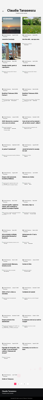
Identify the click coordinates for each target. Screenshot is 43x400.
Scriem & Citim (26, 264)
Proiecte (5, 299)
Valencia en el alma (28, 177)
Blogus (24, 398)
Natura (30, 18)
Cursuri (25, 243)
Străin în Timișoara (7, 379)
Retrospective (14, 100)
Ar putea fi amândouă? (9, 149)
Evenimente (26, 44)
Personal (10, 18)
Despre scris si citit (27, 100)
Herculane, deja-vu (28, 205)
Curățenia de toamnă (28, 292)
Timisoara (6, 72)
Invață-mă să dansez (28, 65)
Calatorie (5, 18)
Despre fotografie (7, 128)
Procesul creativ (7, 100)
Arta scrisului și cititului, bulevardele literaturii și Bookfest (9, 236)
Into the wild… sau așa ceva (30, 39)
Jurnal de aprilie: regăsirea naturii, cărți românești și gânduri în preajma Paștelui (10, 206)
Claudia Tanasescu (21, 10)
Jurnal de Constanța (8, 39)
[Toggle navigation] (3, 11)
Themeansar (30, 398)
